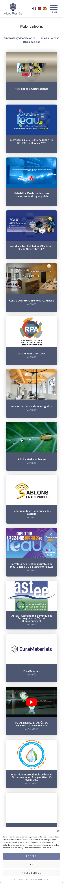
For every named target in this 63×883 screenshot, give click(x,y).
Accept (31, 856)
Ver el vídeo (31, 729)
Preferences (31, 872)
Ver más (31, 304)
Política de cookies (22, 879)
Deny (31, 864)
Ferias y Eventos (49, 38)
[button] (58, 830)
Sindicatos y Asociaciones (19, 38)
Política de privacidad (40, 879)
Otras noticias (31, 42)
